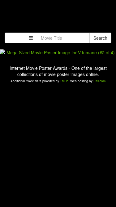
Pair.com (99, 81)
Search (100, 38)
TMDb (64, 81)
